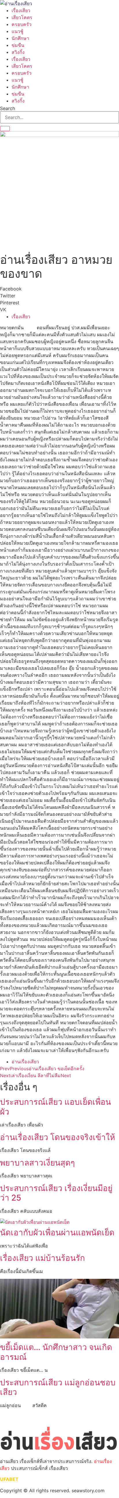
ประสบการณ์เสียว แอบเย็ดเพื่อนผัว (55, 1107)
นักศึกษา (20, 38)
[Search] (5, 128)
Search (7, 108)
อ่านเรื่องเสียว (25, 1061)
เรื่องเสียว (21, 10)
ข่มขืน (18, 45)
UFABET (9, 1479)
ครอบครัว (21, 24)
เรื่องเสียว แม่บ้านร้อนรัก (42, 1258)
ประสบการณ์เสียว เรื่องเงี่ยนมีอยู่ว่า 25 (56, 1193)
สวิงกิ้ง (18, 52)
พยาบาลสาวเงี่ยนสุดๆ (37, 1163)
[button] (59, 288)
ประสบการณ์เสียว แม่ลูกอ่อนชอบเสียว (58, 1387)
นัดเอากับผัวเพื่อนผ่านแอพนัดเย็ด (57, 1232)
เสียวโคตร (22, 17)
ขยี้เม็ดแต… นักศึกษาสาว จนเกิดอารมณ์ (56, 1352)
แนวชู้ (17, 31)
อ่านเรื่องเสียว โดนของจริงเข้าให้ (57, 1137)
